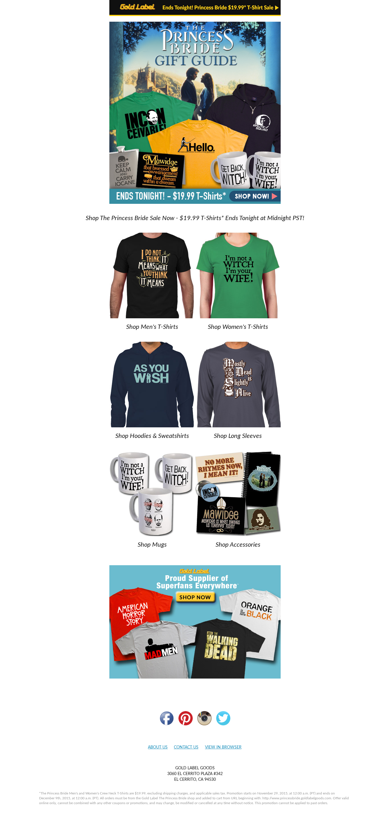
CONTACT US (186, 747)
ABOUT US (158, 747)
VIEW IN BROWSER (223, 747)
